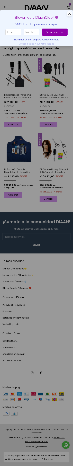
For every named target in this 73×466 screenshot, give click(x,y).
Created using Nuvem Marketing (36, 43)
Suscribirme (54, 32)
